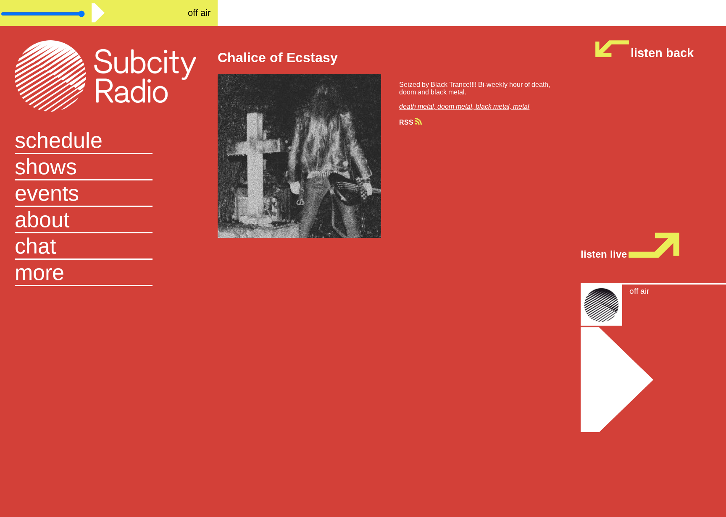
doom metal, (456, 106)
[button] (109, 273)
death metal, (418, 106)
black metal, (494, 106)
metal (521, 106)
